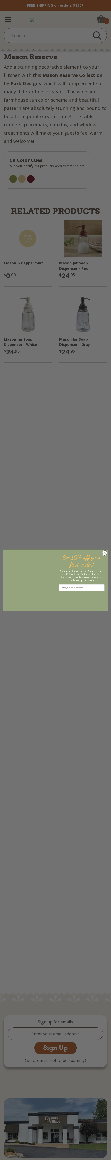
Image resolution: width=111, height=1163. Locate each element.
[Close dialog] (104, 552)
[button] (81, 596)
